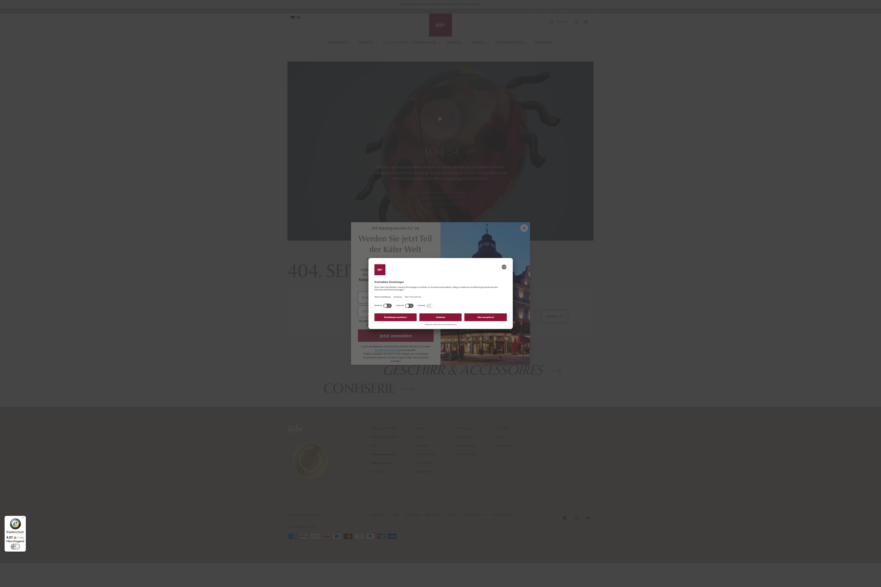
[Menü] (23, 518)
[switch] (15, 546)
